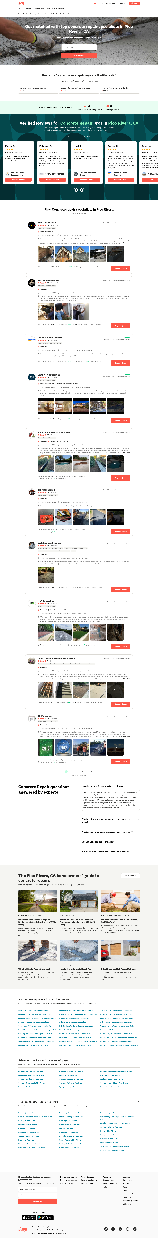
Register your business (89, 1180)
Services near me (66, 1183)
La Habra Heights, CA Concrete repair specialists (119, 1045)
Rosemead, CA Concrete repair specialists (34, 1037)
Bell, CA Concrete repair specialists (73, 1022)
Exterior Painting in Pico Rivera (71, 1117)
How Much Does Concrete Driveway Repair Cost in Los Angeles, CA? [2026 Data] (77, 922)
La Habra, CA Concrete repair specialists (116, 1041)
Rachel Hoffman (24, 965)
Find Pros (79, 55)
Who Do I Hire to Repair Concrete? (34, 969)
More (48, 8)
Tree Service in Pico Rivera (28, 1136)
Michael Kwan (24, 915)
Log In (122, 3)
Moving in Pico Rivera (67, 1128)
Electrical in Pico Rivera (27, 1124)
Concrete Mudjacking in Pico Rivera (114, 1083)
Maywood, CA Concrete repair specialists (75, 1037)
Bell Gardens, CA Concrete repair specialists (76, 1026)
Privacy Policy (47, 1227)
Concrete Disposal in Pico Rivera (71, 1079)
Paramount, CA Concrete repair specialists (116, 1034)
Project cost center (110, 1183)
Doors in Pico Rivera (108, 1131)
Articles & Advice (58, 8)
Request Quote (121, 268)
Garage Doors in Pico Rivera (111, 1135)
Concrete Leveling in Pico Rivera (30, 1079)
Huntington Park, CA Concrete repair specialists (118, 1037)
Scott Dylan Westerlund (111, 915)
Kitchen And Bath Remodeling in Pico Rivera (35, 1117)
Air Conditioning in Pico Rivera (112, 1150)
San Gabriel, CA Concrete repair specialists (75, 1045)
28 (92, 772)
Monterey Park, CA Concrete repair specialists (77, 1010)
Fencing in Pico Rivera (26, 1140)
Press (125, 1190)
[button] (46, 254)
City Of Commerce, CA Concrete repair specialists (37, 1030)
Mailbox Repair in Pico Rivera (111, 1079)
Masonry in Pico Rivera (68, 1075)
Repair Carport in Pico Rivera (111, 1087)
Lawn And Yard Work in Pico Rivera (32, 1148)
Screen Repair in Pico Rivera (70, 1140)
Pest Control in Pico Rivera (28, 1132)
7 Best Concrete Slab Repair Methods (118, 969)
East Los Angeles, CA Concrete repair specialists (78, 1014)
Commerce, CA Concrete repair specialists (34, 1026)
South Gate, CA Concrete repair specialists (116, 1018)
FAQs (105, 1187)
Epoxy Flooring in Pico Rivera (70, 1087)
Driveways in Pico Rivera (110, 1075)
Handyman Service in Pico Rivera (31, 1144)
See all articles (130, 876)
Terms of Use (36, 1227)
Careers (125, 1187)
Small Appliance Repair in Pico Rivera (115, 1123)
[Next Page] (97, 771)
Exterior (29, 8)
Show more (126, 243)
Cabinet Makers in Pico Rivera (111, 1127)
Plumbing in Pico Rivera (27, 1113)
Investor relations (129, 1194)
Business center (87, 1183)
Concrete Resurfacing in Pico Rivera (32, 1071)
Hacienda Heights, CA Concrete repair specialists (78, 1041)
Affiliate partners (129, 1204)
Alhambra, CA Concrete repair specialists (116, 1010)
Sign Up (134, 3)
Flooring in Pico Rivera (109, 1142)
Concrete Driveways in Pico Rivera (31, 1083)
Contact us (127, 1197)
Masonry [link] (33, 14)
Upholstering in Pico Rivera (110, 1113)
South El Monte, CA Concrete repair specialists (36, 1041)
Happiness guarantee (131, 1201)
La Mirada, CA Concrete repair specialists (116, 1014)
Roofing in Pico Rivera (26, 1120)
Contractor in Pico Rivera (69, 1148)
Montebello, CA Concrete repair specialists (34, 1014)
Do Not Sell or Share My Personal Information (62, 1230)
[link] (7, 174)
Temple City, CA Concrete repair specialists (117, 1026)
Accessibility (38, 1230)
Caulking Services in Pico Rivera (71, 1071)
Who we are (127, 1183)
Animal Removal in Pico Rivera (71, 1136)
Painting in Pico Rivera (68, 1120)
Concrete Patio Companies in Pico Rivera (116, 1071)
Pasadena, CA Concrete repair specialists (116, 1030)
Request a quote (18, 179)
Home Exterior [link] (23, 14)
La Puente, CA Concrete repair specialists (75, 1034)
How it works (127, 1180)
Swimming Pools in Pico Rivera (71, 1113)
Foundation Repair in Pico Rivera (31, 1075)
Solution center (108, 1180)
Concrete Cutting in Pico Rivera (71, 1083)
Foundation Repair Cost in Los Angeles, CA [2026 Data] (119, 920)
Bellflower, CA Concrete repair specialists (116, 1022)
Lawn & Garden (39, 8)
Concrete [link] (41, 14)
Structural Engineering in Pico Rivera (114, 1146)
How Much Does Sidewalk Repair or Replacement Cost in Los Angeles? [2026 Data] (37, 922)
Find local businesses (68, 1180)
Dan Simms (105, 965)
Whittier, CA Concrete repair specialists (33, 1010)
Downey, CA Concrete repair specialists (33, 1022)
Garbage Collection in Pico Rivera (72, 1144)
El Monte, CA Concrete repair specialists (33, 1045)
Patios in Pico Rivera (26, 1087)
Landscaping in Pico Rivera (69, 1124)
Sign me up (37, 1201)
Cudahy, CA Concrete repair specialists (74, 1018)
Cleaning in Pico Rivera (27, 1128)
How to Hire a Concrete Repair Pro (75, 969)
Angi (61, 915)
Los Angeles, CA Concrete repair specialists (35, 1034)
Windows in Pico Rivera (109, 1139)
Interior (21, 8)
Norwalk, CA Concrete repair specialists (74, 1030)
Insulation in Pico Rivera (68, 1132)
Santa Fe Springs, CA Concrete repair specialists (37, 1018)
